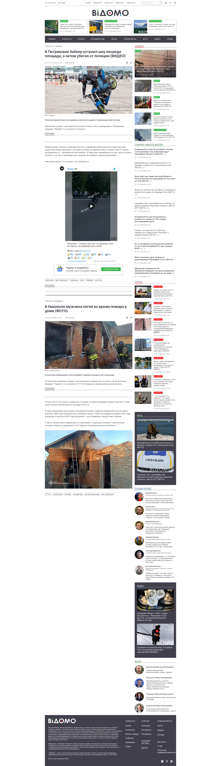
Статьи (80, 39)
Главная (51, 39)
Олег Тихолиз (69, 63)
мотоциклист (62, 280)
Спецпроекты (130, 39)
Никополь (109, 3)
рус (63, 3)
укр (59, 3)
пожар (68, 494)
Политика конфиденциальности (167, 751)
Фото (145, 39)
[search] (161, 3)
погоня (98, 280)
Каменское (119, 3)
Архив (170, 39)
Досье (114, 39)
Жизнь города (132, 734)
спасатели (57, 494)
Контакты (161, 742)
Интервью (146, 734)
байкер (89, 280)
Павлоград (130, 3)
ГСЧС (48, 494)
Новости (66, 39)
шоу (82, 280)
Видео (157, 39)
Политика (130, 730)
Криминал (58, 301)
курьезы (74, 280)
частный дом (107, 494)
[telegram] (131, 63)
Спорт (128, 746)
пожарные (78, 494)
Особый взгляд (97, 39)
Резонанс (145, 726)
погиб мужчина (92, 494)
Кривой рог (97, 3)
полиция (49, 280)
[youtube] (175, 3)
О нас (160, 746)
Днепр (88, 3)
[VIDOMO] (110, 13)
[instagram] (166, 3)
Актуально (146, 730)
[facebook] (170, 3)
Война (128, 726)
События (58, 46)
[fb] (127, 63)
